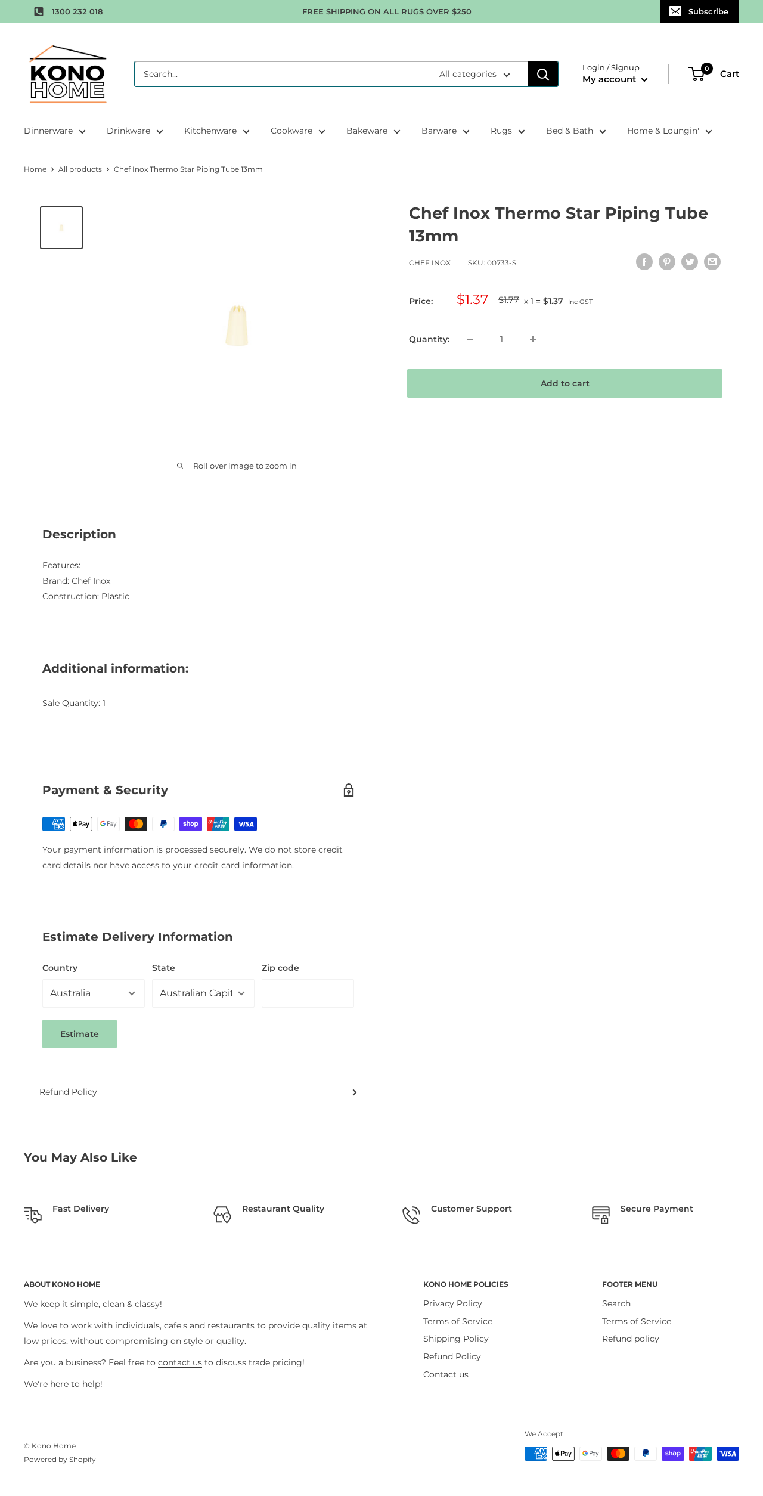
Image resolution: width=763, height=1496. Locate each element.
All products (80, 169)
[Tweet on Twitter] (689, 261)
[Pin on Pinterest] (667, 261)
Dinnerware (48, 130)
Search (616, 1303)
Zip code (280, 967)
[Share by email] (712, 261)
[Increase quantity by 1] (532, 339)
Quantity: (429, 339)
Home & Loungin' (663, 130)
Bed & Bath (569, 130)
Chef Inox (430, 262)
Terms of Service (457, 1321)
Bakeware (366, 130)
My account (610, 79)
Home (35, 169)
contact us (180, 1362)
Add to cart (565, 383)
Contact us (446, 1374)
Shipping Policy (456, 1338)
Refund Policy (68, 1091)
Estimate (79, 1034)
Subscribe (708, 11)
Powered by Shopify (60, 1459)
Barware (439, 130)
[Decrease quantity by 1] (469, 339)
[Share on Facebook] (644, 261)
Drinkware (128, 130)
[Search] (543, 73)
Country (59, 967)
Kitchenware (210, 130)
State (163, 967)
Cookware (291, 130)
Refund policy (630, 1338)
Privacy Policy (452, 1303)
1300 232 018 (77, 11)
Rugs (501, 130)
